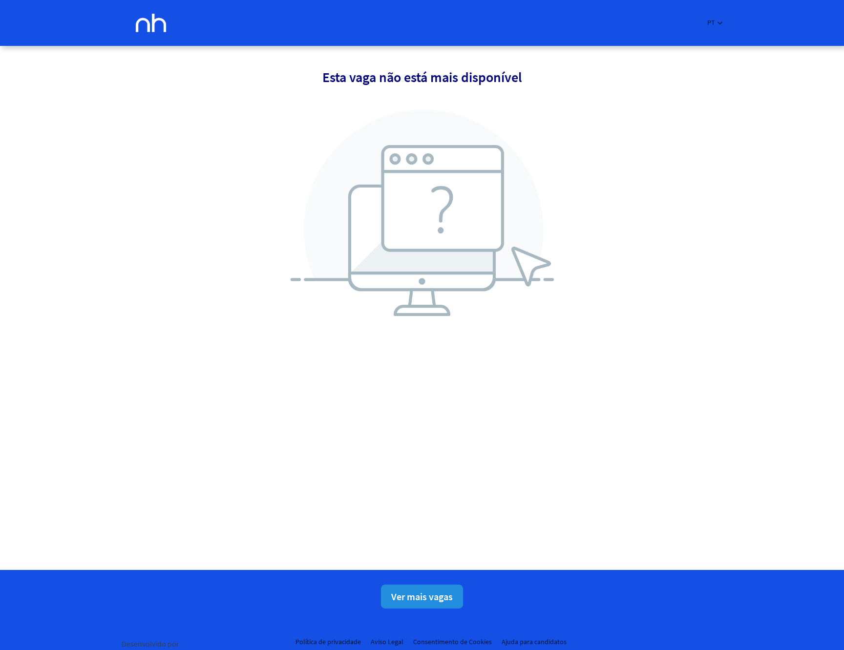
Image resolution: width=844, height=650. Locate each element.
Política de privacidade (328, 642)
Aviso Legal (387, 642)
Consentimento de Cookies (452, 642)
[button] (714, 22)
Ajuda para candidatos (534, 642)
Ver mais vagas (422, 596)
